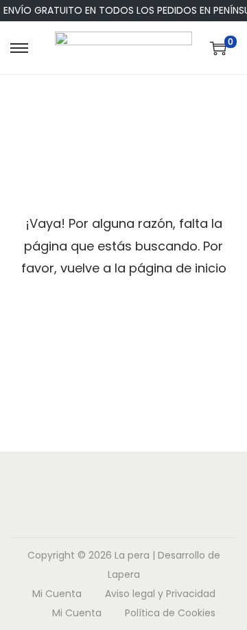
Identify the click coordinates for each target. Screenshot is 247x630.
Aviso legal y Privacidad (160, 593)
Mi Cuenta (57, 593)
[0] (218, 48)
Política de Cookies (170, 613)
